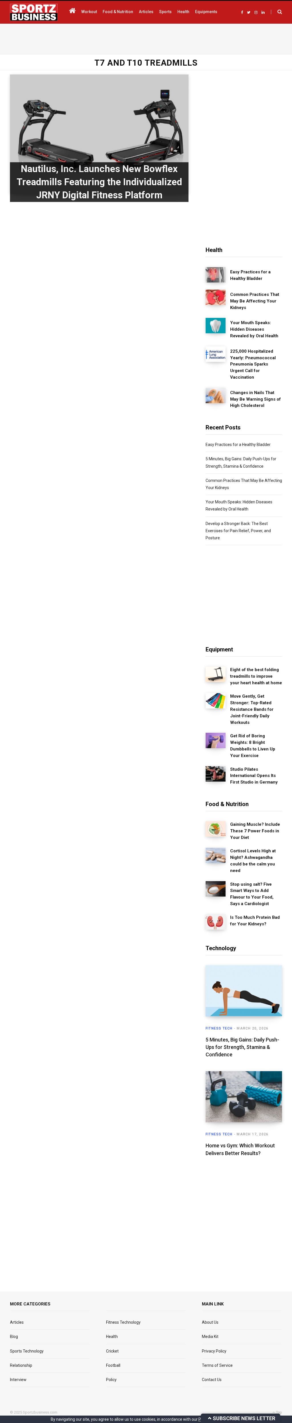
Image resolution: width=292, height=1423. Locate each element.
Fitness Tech (219, 1028)
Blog (14, 1336)
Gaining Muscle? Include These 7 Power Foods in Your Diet (255, 831)
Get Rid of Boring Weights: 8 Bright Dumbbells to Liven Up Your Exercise (252, 745)
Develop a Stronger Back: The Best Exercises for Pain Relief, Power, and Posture (238, 530)
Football (113, 1365)
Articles (17, 1322)
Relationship (21, 1365)
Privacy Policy (214, 1351)
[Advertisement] (146, 38)
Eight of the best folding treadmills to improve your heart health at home (256, 676)
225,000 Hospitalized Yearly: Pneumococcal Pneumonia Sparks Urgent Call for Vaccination (253, 364)
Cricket (112, 1351)
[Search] (276, 12)
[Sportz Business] (34, 12)
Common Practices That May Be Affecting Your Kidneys (254, 301)
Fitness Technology (123, 1322)
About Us (210, 1322)
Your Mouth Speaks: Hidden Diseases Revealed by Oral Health (254, 329)
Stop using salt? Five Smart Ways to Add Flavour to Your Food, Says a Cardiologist (251, 894)
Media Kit (210, 1336)
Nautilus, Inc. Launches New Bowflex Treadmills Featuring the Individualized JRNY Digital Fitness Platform (99, 182)
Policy (111, 1379)
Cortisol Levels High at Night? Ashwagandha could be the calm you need (253, 860)
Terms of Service (217, 1365)
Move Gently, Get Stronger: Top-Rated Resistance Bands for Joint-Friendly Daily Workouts (251, 709)
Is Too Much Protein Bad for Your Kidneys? (255, 921)
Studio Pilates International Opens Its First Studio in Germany (254, 776)
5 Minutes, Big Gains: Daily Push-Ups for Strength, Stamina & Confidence (242, 1047)
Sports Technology (27, 1351)
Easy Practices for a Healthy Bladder (250, 275)
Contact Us (212, 1379)
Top (278, 1412)
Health (112, 1336)
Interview (18, 1379)
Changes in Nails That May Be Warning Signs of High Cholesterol (255, 399)
